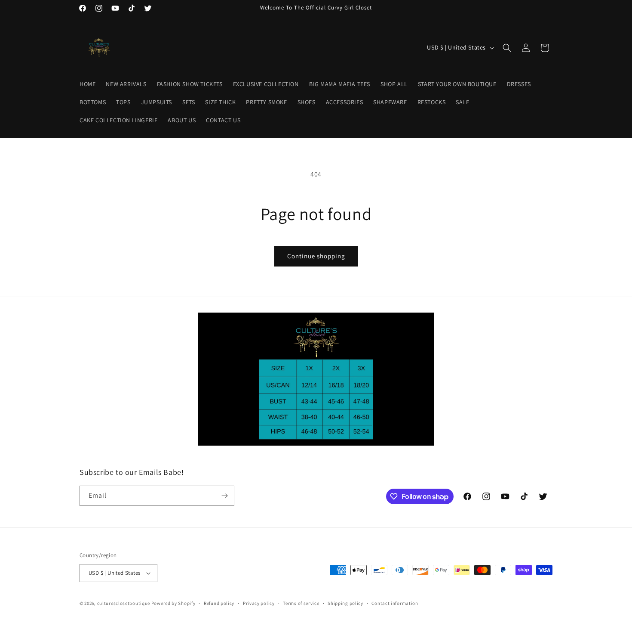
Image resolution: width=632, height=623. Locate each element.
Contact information (394, 603)
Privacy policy (259, 603)
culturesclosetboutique (123, 603)
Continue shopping (316, 256)
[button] (506, 47)
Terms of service (301, 603)
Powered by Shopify (173, 603)
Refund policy (219, 603)
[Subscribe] (224, 496)
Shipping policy (345, 603)
